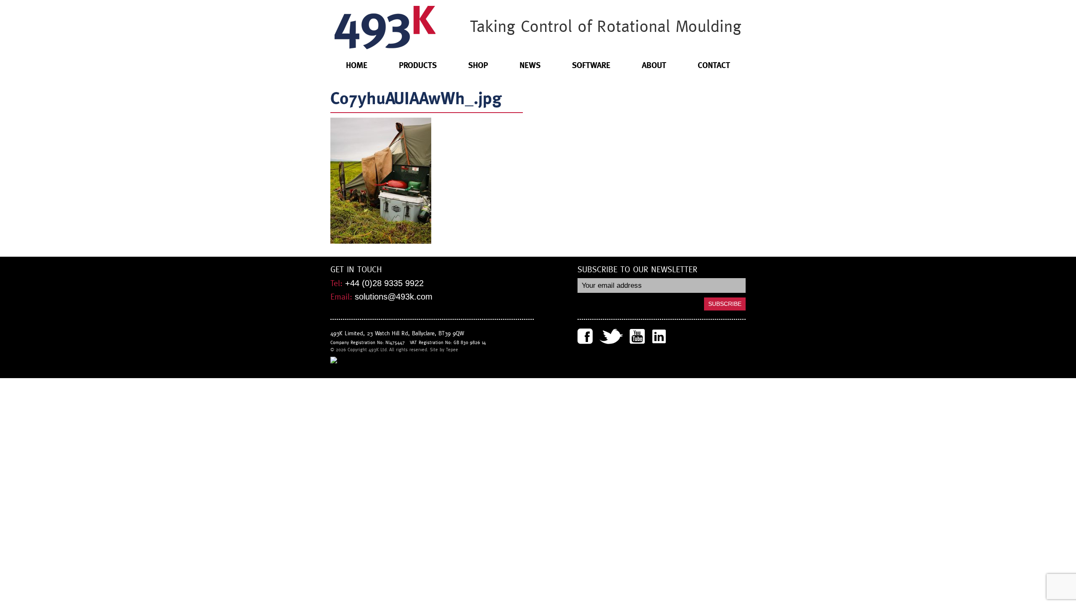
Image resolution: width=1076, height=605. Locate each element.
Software (591, 65)
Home (356, 65)
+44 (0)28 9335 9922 (384, 283)
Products (418, 65)
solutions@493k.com (394, 296)
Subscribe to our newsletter (637, 270)
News (530, 65)
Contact (714, 65)
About (654, 65)
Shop (478, 65)
